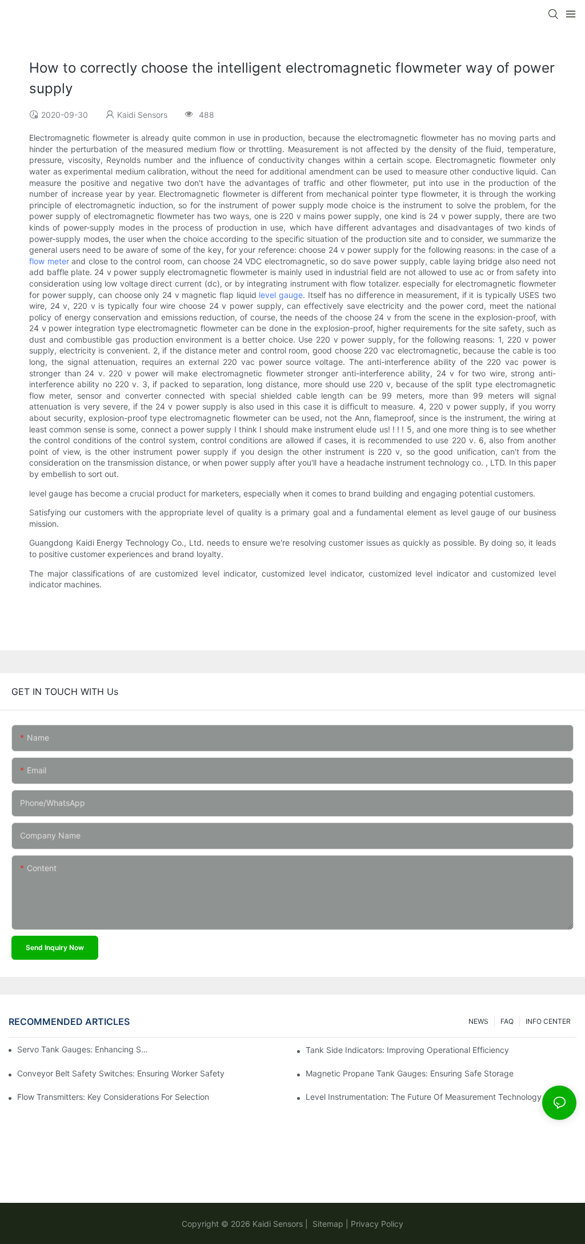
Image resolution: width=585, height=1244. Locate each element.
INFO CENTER (548, 1021)
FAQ (507, 1021)
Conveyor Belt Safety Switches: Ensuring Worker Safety (121, 1073)
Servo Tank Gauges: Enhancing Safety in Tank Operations (82, 1049)
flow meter (49, 261)
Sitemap (326, 1224)
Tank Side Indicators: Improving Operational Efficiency (407, 1050)
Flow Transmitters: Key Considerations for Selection (113, 1097)
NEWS (478, 1021)
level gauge (281, 295)
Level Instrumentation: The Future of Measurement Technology (424, 1097)
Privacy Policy (377, 1224)
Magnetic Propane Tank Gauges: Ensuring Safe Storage (410, 1073)
